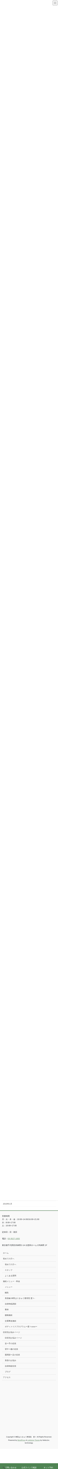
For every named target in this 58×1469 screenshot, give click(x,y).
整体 (7, 1309)
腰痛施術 (8, 1315)
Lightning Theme (33, 1440)
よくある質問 (10, 1276)
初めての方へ (8, 1259)
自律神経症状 (10, 1366)
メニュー (8, 1287)
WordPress (21, 1440)
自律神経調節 (10, 1304)
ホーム (6, 1253)
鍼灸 (7, 1293)
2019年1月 (7, 1204)
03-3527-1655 (14, 1239)
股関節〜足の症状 (12, 1355)
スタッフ (8, 1270)
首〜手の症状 (10, 1343)
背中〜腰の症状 (11, 1349)
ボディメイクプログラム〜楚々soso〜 (21, 1326)
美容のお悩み (10, 1360)
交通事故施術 (10, 1321)
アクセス (7, 1377)
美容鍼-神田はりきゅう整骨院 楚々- (20, 1298)
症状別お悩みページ (11, 1332)
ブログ (8, 1372)
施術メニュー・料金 (11, 1281)
